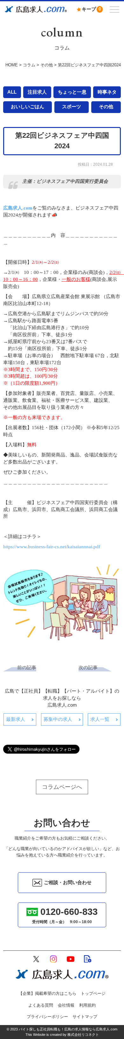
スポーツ (71, 106)
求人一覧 (99, 719)
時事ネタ (107, 92)
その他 (106, 106)
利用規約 (87, 1005)
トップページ (93, 993)
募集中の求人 (58, 719)
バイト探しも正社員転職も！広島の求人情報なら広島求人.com (68, 1029)
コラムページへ (62, 787)
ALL (12, 92)
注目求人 (37, 92)
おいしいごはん (27, 106)
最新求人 (15, 719)
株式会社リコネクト (83, 1034)
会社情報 (66, 1005)
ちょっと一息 (72, 92)
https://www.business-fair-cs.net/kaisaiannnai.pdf (51, 546)
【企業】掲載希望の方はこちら (47, 993)
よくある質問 (40, 1005)
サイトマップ (84, 1016)
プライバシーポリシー (47, 1016)
